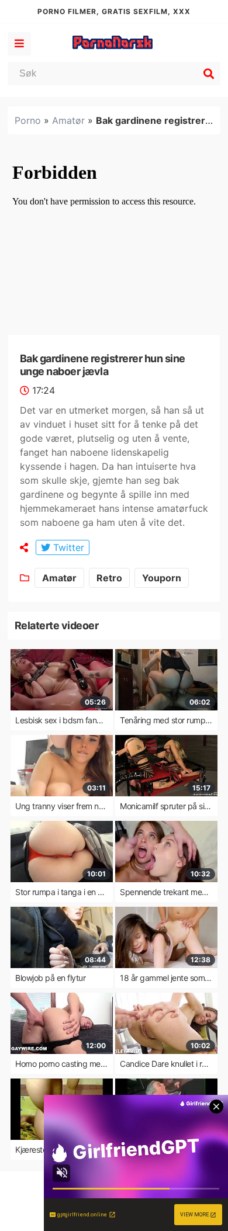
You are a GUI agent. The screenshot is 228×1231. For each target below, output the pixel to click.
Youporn (161, 578)
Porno (28, 120)
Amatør (68, 120)
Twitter (67, 547)
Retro (109, 578)
